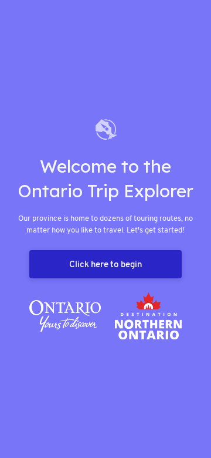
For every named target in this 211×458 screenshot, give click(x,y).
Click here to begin (105, 264)
